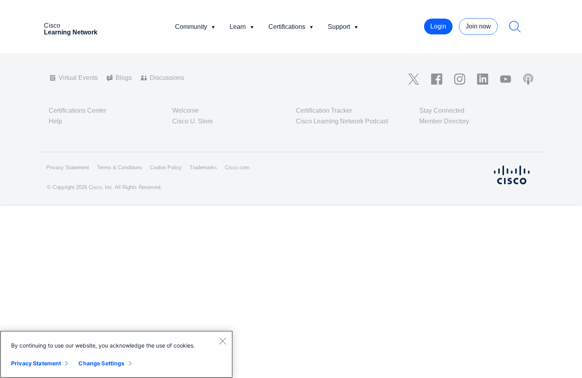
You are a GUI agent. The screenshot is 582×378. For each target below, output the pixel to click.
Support (339, 26)
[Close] (222, 341)
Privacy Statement (36, 363)
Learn (238, 26)
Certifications (286, 26)
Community (191, 26)
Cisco (70, 29)
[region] (116, 354)
